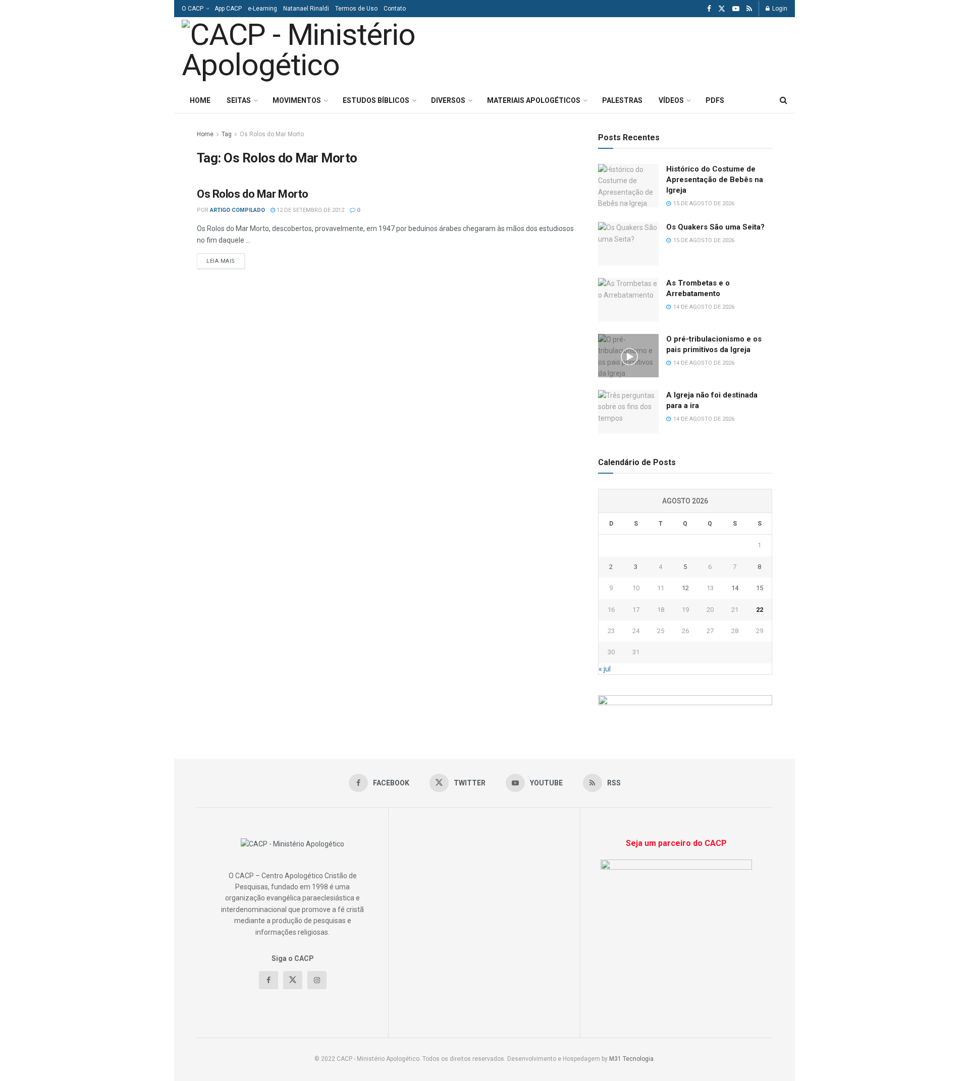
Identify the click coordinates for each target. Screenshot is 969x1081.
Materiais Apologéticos (533, 100)
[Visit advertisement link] (685, 706)
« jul (605, 669)
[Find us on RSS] (749, 9)
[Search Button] (783, 100)
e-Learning (262, 8)
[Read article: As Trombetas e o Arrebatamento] (628, 299)
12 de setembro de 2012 (309, 210)
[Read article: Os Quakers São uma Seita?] (628, 243)
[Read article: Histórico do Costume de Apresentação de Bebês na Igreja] (628, 185)
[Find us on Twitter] (721, 9)
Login (779, 8)
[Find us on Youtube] (735, 9)
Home (200, 100)
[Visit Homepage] (322, 52)
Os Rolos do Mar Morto (272, 134)
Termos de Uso (356, 8)
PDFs (715, 100)
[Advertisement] (660, 51)
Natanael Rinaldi (306, 8)
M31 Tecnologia (631, 1058)
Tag (227, 134)
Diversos (448, 100)
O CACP (192, 8)
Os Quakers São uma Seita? (715, 227)
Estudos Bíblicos (376, 100)
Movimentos (297, 100)
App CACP (228, 8)
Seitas (239, 100)
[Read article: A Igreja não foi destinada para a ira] (628, 411)
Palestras (622, 100)
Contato (395, 8)
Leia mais (225, 260)
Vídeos (671, 100)
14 (734, 588)
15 (759, 588)
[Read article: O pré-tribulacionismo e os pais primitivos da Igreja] (628, 355)
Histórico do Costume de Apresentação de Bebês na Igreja (714, 179)
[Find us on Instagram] (317, 980)
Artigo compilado (237, 210)
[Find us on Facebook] (709, 9)
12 (685, 588)
